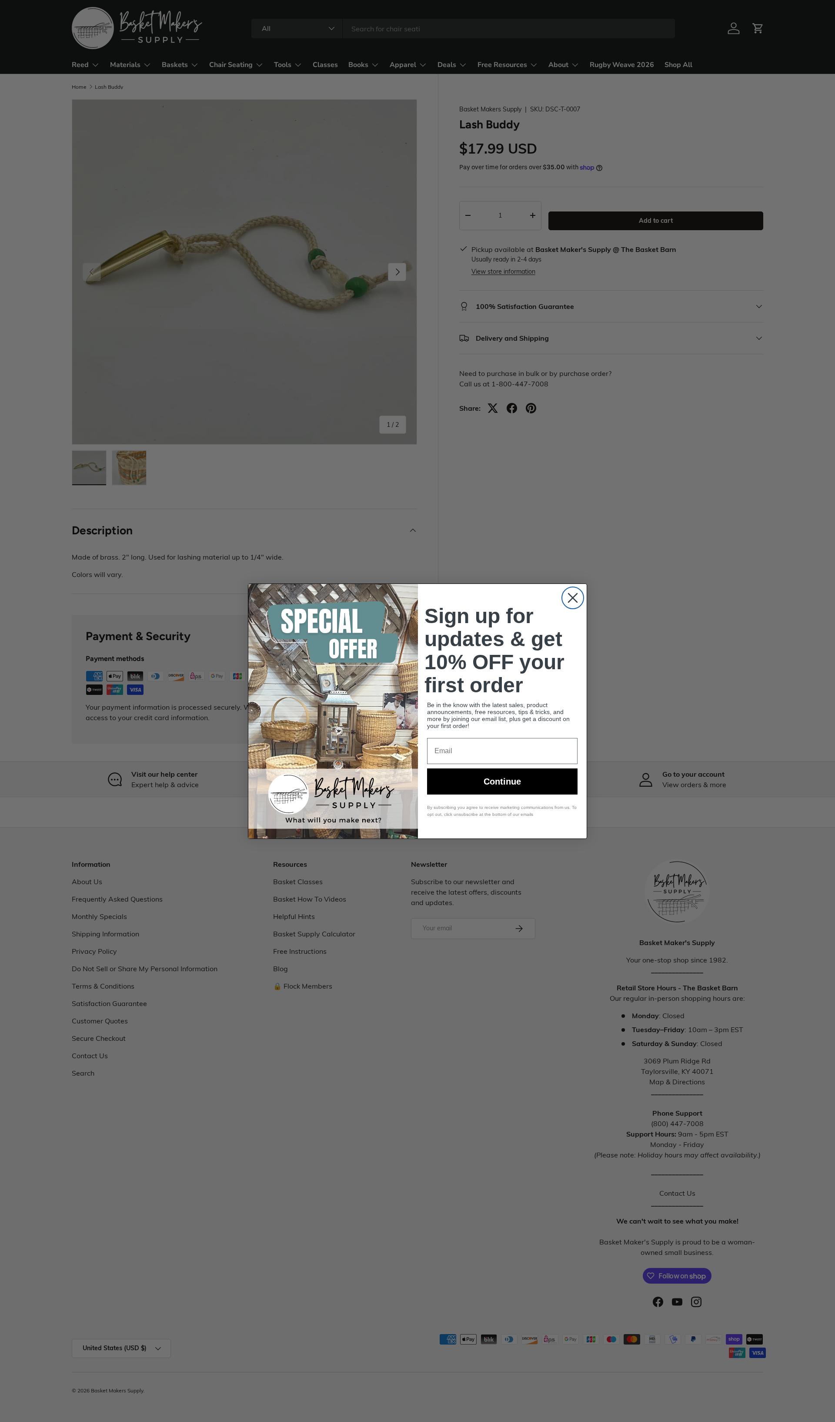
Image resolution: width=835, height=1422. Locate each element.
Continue (502, 781)
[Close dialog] (573, 598)
